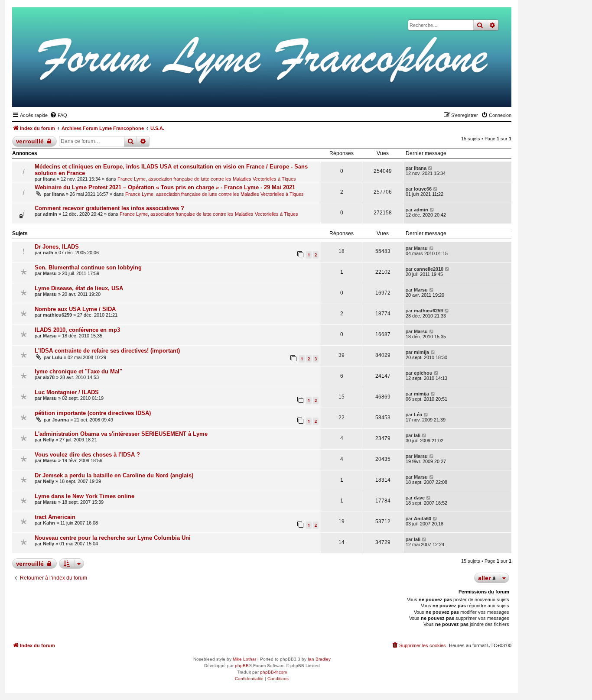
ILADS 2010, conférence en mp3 (77, 330)
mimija (421, 352)
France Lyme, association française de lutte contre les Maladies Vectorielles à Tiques (206, 178)
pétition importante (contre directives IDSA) (93, 413)
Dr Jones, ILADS (57, 246)
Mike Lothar (244, 659)
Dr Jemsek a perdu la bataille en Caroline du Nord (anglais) (114, 475)
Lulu (57, 357)
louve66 (423, 188)
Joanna (60, 419)
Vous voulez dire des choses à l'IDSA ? (87, 454)
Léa (418, 414)
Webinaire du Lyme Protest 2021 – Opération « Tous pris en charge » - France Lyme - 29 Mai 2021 (165, 187)
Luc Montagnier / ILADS (67, 392)
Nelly (48, 439)
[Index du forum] (462, 93)
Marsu (421, 248)
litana (49, 178)
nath (48, 252)
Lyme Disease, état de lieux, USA (79, 288)
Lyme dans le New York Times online (84, 496)
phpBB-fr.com (273, 672)
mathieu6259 (57, 315)
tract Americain (55, 517)
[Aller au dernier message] (430, 168)
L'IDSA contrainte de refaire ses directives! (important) (107, 350)
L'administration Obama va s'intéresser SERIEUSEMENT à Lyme (121, 434)
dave (419, 497)
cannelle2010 (428, 269)
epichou (423, 373)
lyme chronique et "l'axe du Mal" (78, 371)
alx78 (49, 377)
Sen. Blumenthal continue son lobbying (88, 267)
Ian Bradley (319, 659)
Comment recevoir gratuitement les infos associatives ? (109, 208)
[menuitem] (58, 115)
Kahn (49, 522)
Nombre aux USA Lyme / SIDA (75, 309)
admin (50, 214)
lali (417, 435)
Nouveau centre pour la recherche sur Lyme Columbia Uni (113, 538)
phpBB (242, 665)
